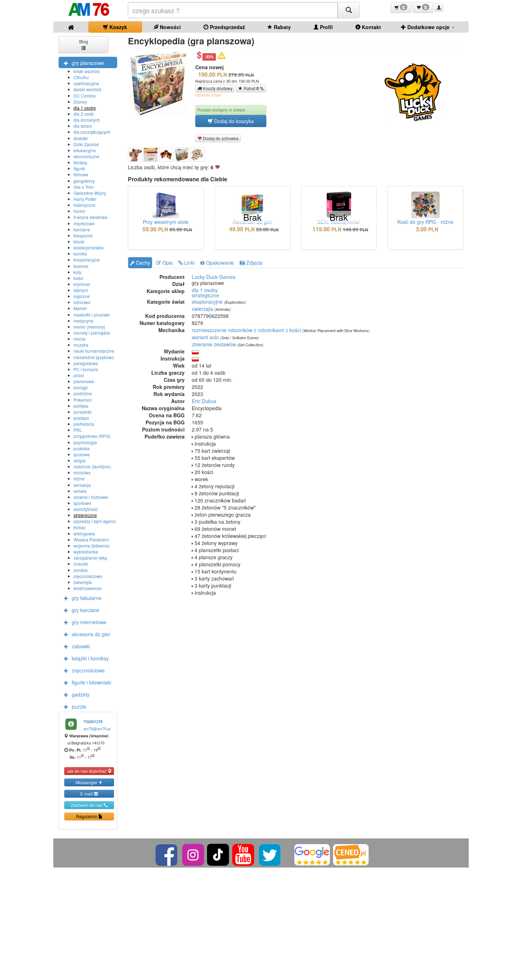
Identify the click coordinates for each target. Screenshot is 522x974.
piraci (79, 375)
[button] (401, 7)
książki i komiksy (90, 658)
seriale (80, 491)
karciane (82, 229)
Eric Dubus (204, 401)
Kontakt (370, 27)
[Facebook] (167, 854)
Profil (326, 27)
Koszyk (117, 27)
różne (79, 478)
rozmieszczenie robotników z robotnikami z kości (246, 330)
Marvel (80, 308)
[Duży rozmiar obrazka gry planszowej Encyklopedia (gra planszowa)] (161, 83)
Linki (189, 262)
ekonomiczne (86, 156)
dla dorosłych (87, 120)
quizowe (82, 454)
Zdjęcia (253, 262)
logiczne (82, 296)
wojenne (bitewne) (91, 546)
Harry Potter (85, 199)
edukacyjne (85, 150)
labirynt (81, 290)
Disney (80, 102)
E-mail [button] (87, 794)
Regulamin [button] (87, 816)
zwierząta (202, 308)
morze (80, 339)
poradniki (83, 412)
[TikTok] (218, 854)
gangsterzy (84, 181)
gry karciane (85, 609)
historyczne (85, 205)
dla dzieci (83, 126)
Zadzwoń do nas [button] (87, 805)
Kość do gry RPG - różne (425, 221)
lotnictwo (82, 302)
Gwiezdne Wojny (90, 193)
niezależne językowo (94, 357)
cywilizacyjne (86, 83)
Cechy (142, 262)
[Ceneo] (351, 854)
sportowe (82, 503)
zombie (81, 570)
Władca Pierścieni (91, 539)
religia (80, 460)
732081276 (93, 721)
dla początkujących (92, 132)
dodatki (81, 138)
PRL (78, 430)
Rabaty (281, 27)
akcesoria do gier (91, 634)
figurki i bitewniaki (91, 682)
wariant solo (205, 337)
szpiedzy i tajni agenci (95, 521)
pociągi (81, 387)
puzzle (79, 706)
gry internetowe (89, 622)
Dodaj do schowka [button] (220, 138)
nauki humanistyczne (94, 351)
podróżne (83, 393)
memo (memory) (89, 327)
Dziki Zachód (86, 144)
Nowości (169, 27)
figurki (79, 168)
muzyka (81, 345)
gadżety (80, 694)
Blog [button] (83, 41)
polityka (81, 406)
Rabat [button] (253, 88)
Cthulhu (81, 77)
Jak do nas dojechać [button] (87, 771)
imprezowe (84, 223)
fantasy (80, 162)
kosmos (81, 266)
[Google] (312, 854)
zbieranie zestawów (214, 344)
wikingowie (84, 533)
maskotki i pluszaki (92, 315)
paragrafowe (86, 363)
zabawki (81, 646)
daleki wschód (87, 89)
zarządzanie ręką (90, 558)
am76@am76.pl (96, 728)
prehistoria (84, 424)
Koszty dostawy (217, 88)
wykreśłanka (86, 552)
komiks (80, 254)
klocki (79, 241)
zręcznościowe (88, 576)
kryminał (82, 284)
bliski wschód (86, 71)
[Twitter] (270, 854)
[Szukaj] (349, 10)
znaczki (81, 564)
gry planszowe (88, 62)
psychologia (85, 442)
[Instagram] (193, 854)
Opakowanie (219, 262)
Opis (167, 262)
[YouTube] (243, 854)
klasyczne (83, 235)
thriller (80, 527)
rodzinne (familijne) (92, 466)
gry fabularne (87, 597)
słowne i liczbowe (91, 497)
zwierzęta (83, 582)
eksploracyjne (207, 301)
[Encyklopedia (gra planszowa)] (135, 155)
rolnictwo (82, 472)
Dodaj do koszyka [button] (233, 121)
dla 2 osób (84, 114)
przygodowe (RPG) (92, 436)
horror (79, 211)
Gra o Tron (84, 187)
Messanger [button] (87, 782)
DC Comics (85, 96)
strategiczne (85, 515)
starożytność (86, 509)
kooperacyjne (87, 260)
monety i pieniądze (92, 333)
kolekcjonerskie (89, 247)
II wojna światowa (91, 217)
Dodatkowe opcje (428, 27)
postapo (81, 418)
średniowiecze (88, 588)
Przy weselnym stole (166, 221)
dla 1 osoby (85, 108)
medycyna (83, 321)
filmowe (81, 174)
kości (78, 278)
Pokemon (83, 400)
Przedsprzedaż (226, 27)
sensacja (82, 485)
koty (77, 272)
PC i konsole (86, 369)
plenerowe (84, 381)
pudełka (81, 448)
